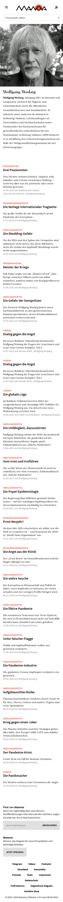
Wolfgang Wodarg (35, 193)
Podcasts (46, 864)
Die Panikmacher (15, 775)
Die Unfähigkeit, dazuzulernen (24, 428)
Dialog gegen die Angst (19, 334)
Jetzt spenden (15, 852)
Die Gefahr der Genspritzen (22, 300)
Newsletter (40, 869)
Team (30, 875)
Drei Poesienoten (15, 170)
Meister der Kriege (16, 267)
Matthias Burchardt (29, 190)
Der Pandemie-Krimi (17, 752)
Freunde (16, 875)
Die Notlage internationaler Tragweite (30, 207)
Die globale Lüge (14, 394)
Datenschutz (31, 880)
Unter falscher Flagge (18, 638)
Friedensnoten (12, 263)
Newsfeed (22, 869)
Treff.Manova (17, 886)
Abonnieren (49, 825)
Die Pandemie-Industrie (20, 665)
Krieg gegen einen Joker (20, 722)
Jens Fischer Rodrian (14, 193)
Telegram (17, 864)
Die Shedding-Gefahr (18, 233)
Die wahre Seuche (15, 578)
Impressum (45, 875)
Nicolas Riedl (25, 351)
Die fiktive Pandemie (17, 608)
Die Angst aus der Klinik (19, 551)
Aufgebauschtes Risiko (19, 692)
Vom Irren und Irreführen (20, 461)
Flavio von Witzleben (29, 414)
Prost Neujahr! (13, 521)
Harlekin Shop (31, 891)
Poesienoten (11, 166)
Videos (7, 330)
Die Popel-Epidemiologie (21, 491)
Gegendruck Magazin (42, 886)
